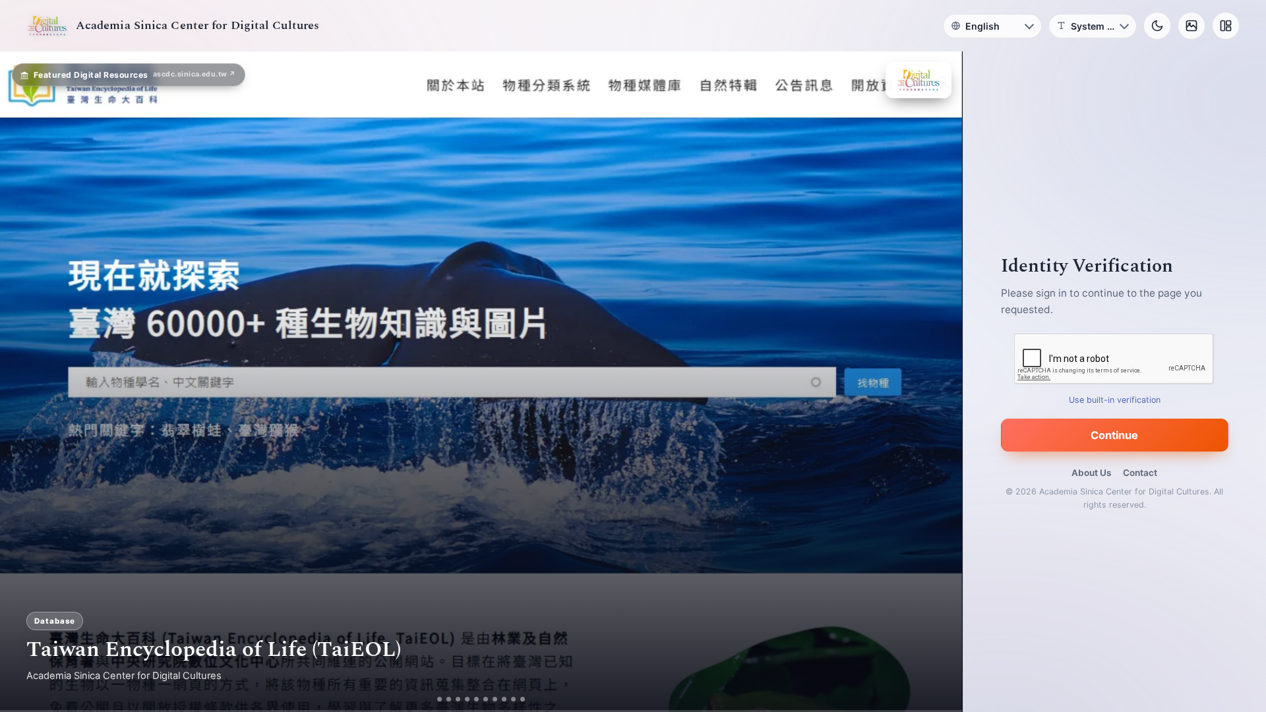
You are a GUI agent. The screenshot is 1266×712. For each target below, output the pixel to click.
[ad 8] (504, 699)
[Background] (1191, 26)
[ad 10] (522, 699)
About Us (1091, 472)
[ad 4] (467, 699)
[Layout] (1226, 26)
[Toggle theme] (1157, 26)
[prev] (23, 381)
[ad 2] (448, 699)
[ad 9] (513, 699)
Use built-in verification (1114, 400)
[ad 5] (476, 699)
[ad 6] (485, 699)
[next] (938, 381)
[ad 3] (458, 699)
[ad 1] (439, 699)
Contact (1140, 472)
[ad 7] (495, 699)
